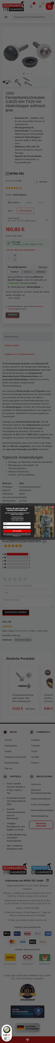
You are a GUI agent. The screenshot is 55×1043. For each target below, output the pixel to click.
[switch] (6, 1038)
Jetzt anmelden (16, 531)
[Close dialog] (52, 507)
